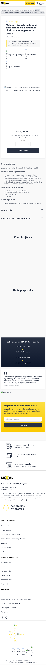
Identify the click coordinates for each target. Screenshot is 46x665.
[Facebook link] (3, 617)
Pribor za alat (28, 10)
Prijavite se (23, 425)
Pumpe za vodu (6, 612)
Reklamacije (5, 575)
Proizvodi (30, 3)
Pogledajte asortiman (22, 447)
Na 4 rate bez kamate (22, 457)
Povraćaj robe (6, 571)
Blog (2, 551)
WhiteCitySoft (32, 662)
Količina (23, 140)
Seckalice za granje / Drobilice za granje (16, 599)
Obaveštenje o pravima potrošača (13, 539)
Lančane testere (7, 595)
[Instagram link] (6, 617)
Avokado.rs (21, 662)
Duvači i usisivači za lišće (10, 603)
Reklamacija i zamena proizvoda (16, 218)
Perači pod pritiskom (8, 608)
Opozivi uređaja (6, 547)
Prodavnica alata (6, 10)
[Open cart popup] (40, 3)
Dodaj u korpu (23, 150)
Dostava (4, 543)
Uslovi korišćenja (7, 530)
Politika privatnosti (8, 567)
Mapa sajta (5, 584)
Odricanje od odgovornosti (10, 534)
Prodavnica (17, 10)
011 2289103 (17, 509)
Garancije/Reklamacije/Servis (25, 466)
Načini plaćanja (6, 562)
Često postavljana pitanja (10, 526)
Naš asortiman (6, 579)
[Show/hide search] (37, 3)
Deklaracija (6, 210)
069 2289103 (18, 506)
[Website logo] (6, 3)
